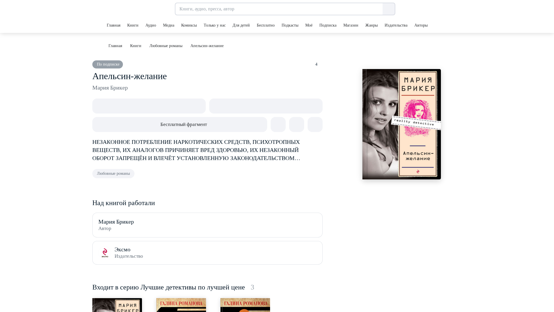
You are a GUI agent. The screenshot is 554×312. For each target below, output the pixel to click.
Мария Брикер (110, 87)
